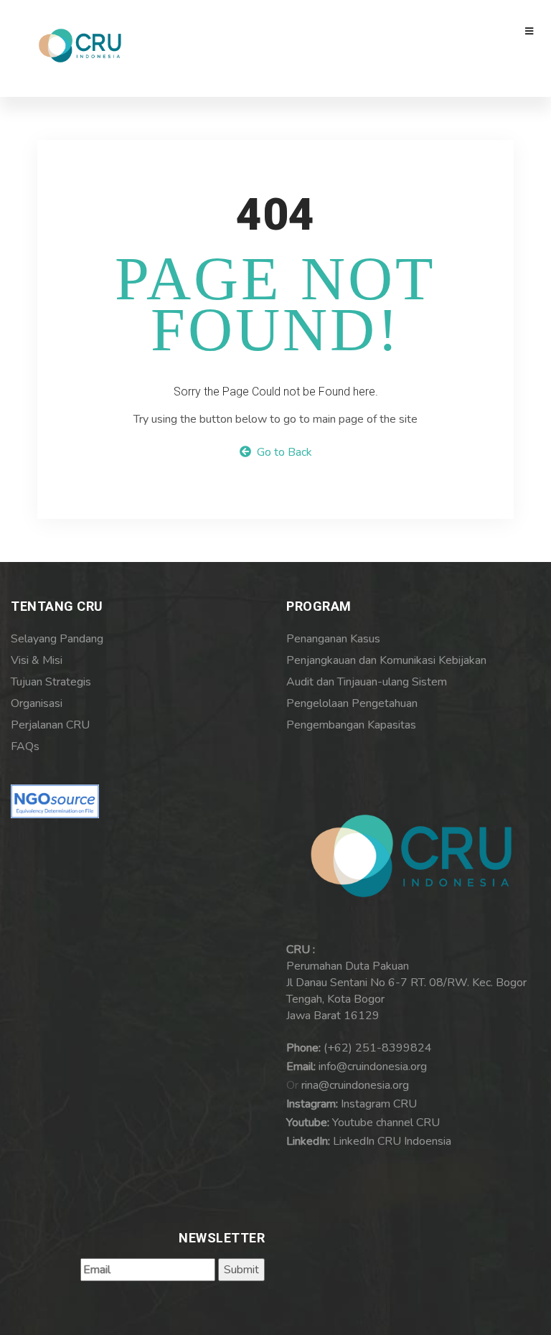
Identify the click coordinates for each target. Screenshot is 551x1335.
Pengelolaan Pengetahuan (352, 703)
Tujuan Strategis (51, 682)
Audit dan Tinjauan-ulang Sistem (366, 682)
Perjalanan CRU (50, 725)
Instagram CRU (379, 1104)
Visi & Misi (36, 660)
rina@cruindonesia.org (355, 1085)
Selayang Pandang (57, 639)
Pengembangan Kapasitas (351, 725)
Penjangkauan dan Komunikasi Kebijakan (386, 660)
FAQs (25, 746)
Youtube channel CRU (386, 1122)
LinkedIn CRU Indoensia (392, 1141)
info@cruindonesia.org (373, 1066)
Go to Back (281, 452)
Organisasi (36, 703)
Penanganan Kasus (333, 639)
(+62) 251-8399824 (378, 1048)
